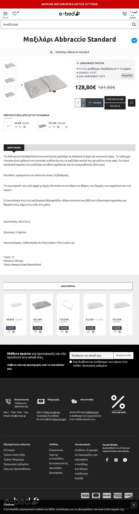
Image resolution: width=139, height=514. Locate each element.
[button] (22, 85)
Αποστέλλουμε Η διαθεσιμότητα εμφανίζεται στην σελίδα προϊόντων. (85, 415)
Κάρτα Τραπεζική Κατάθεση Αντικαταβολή (51, 415)
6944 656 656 (21, 406)
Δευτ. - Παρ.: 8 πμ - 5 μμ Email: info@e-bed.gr (16, 414)
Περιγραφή (14, 147)
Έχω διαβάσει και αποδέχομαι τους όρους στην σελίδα (100, 363)
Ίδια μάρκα (68, 286)
